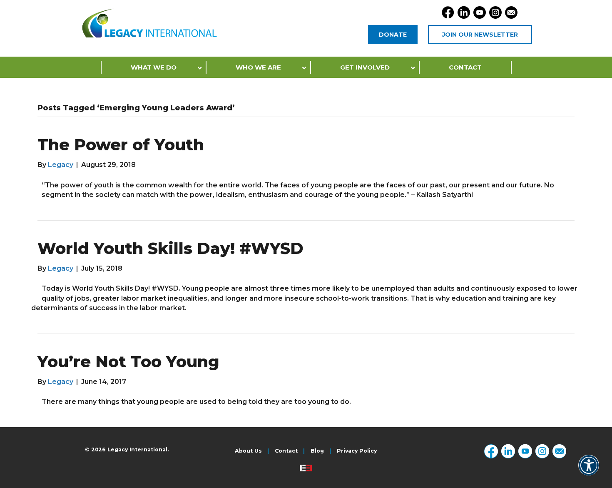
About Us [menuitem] (248, 451)
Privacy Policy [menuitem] (357, 451)
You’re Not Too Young (128, 361)
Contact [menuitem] (286, 451)
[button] (588, 470)
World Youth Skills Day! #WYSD (170, 248)
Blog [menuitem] (317, 451)
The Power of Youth (120, 144)
